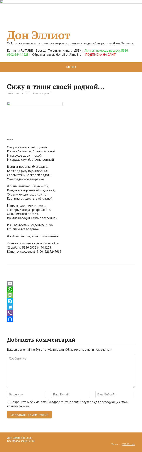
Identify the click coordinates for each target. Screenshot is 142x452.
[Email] (71, 284)
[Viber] (71, 313)
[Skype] (71, 301)
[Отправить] (71, 319)
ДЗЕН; (78, 50)
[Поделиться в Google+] (38, 277)
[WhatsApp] (71, 289)
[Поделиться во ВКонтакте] (20, 277)
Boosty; (41, 50)
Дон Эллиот (38, 35)
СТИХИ (26, 93)
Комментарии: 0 (42, 93)
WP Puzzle (128, 444)
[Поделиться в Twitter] (47, 277)
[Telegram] (71, 307)
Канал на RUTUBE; (20, 50)
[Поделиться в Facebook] (10, 277)
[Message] (71, 295)
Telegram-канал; (60, 50)
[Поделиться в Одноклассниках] (29, 277)
